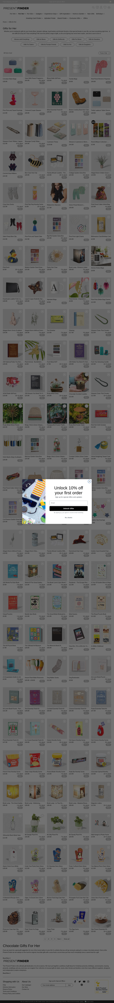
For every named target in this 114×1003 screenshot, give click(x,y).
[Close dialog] (89, 481)
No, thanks (68, 517)
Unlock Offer (68, 509)
